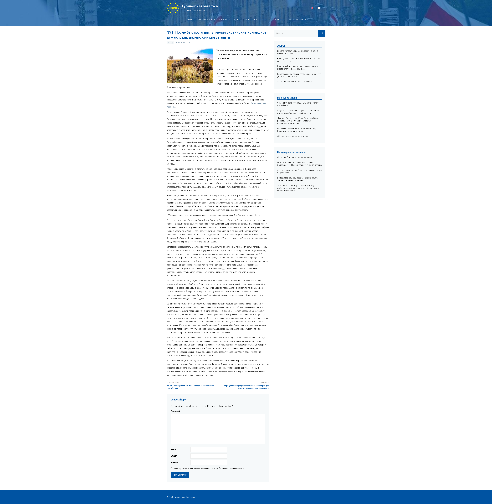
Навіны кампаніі (207, 19)
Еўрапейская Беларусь (200, 6)
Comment (175, 411)
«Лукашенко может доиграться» (292, 136)
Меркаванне (250, 19)
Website (174, 462)
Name (174, 449)
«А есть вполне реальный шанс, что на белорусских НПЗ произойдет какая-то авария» (299, 163)
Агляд (237, 19)
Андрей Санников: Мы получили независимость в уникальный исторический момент (299, 111)
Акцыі (263, 19)
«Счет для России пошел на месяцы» (294, 81)
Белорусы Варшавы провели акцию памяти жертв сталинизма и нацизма (297, 67)
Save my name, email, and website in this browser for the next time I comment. (209, 468)
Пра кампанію (277, 19)
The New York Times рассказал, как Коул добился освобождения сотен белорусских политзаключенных (298, 188)
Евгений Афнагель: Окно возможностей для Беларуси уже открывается (298, 129)
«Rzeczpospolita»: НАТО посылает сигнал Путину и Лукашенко (299, 171)
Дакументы (224, 19)
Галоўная (190, 19)
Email (174, 456)
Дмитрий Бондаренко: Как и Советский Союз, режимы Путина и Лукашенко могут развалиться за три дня (298, 121)
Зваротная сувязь (297, 19)
